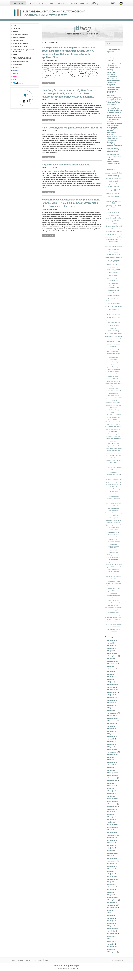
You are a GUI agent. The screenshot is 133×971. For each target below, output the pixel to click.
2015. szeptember (112, 684)
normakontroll (117, 525)
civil (108, 626)
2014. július (110, 651)
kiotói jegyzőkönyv (111, 554)
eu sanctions (109, 306)
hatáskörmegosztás (113, 388)
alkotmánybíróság (113, 196)
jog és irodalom (111, 534)
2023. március (111, 866)
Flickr (15, 76)
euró (120, 226)
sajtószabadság (111, 612)
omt (121, 479)
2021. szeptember (112, 827)
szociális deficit (113, 346)
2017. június (110, 734)
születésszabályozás (117, 378)
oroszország (118, 234)
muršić (117, 612)
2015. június (110, 679)
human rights (109, 333)
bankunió (109, 269)
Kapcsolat (84, 3)
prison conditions (113, 325)
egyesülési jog (108, 624)
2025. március (111, 915)
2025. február (111, 913)
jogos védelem (109, 383)
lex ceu (118, 626)
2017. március (111, 726)
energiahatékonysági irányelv (113, 469)
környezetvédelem (113, 311)
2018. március (111, 736)
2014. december (112, 664)
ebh (118, 600)
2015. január (110, 666)
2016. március (111, 700)
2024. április (110, 889)
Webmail (12, 960)
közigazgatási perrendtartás (113, 619)
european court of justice (116, 448)
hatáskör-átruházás (113, 357)
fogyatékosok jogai (112, 278)
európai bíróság (117, 173)
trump (108, 322)
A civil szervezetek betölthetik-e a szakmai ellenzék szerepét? (114, 150)
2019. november (112, 778)
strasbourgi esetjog (113, 491)
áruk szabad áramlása (113, 508)
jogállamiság (110, 193)
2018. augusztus (112, 749)
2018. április (110, 739)
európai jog (113, 412)
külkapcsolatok (113, 386)
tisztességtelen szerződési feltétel (113, 189)
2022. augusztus (112, 853)
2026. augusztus (112, 952)
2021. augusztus (112, 825)
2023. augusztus (112, 876)
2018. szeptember (112, 752)
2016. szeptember (112, 713)
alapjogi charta (113, 407)
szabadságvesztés (113, 393)
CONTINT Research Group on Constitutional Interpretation (22, 57)
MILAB (15, 54)
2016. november (112, 718)
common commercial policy (113, 595)
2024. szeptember (112, 900)
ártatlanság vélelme (110, 513)
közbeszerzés (118, 503)
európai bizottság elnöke (113, 264)
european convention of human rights (113, 240)
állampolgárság (113, 400)
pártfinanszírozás (113, 559)
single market (110, 445)
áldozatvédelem (117, 383)
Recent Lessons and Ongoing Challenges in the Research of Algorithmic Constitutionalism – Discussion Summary (114, 158)
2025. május (110, 921)
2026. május (110, 944)
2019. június (110, 767)
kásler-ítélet (109, 229)
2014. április (110, 643)
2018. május (110, 741)
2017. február (111, 723)
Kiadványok (72, 3)
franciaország (110, 498)
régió (107, 566)
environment (117, 339)
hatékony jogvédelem (113, 496)
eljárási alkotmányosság (113, 527)
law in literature (117, 537)
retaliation (117, 445)
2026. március (111, 939)
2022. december (112, 861)
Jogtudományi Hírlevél (20, 43)
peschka (118, 602)
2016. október (111, 716)
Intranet (20, 960)
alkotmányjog (113, 280)
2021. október (111, 830)
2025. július (110, 926)
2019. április (110, 765)
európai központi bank (113, 184)
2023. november (112, 879)
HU (112, 3)
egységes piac (111, 298)
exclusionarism (109, 438)
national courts (113, 441)
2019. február (111, 760)
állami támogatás (113, 212)
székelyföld (112, 566)
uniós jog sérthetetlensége (113, 417)
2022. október (111, 856)
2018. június (110, 744)
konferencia (109, 537)
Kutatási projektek (19, 37)
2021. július (110, 822)
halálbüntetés (113, 462)
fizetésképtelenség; (116, 586)
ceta (119, 317)
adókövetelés (113, 578)
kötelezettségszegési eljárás (113, 257)
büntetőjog (117, 381)
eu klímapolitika (114, 550)
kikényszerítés (116, 344)
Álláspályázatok (18, 40)
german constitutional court (112, 479)
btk (120, 278)
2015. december (112, 692)
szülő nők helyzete (111, 602)
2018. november (112, 755)
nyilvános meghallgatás (113, 571)
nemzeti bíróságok (113, 249)
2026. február (111, 936)
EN (115, 3)
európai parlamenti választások (113, 260)
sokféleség (108, 586)
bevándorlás (118, 306)
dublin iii (114, 486)
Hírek (14, 25)
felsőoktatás (113, 626)
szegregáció (113, 631)
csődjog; (118, 588)
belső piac (118, 193)
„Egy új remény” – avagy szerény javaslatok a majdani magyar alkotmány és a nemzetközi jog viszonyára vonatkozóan (114, 141)
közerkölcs (113, 364)
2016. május (110, 705)
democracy (116, 457)
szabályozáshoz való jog (113, 532)
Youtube (15, 73)
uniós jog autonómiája (113, 419)
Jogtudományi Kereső (20, 46)
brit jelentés (109, 436)
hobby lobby (110, 381)
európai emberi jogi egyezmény (113, 414)
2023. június (110, 874)
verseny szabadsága (116, 460)
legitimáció (109, 344)
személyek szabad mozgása (113, 410)
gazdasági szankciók (117, 398)
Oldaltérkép (29, 960)
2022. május (110, 845)
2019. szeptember (112, 775)
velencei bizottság (117, 624)
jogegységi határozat (113, 215)
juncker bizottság (117, 467)
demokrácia (111, 210)
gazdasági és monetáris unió (113, 206)
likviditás (113, 484)
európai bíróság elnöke (111, 493)
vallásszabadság (113, 374)
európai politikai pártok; (113, 557)
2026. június (110, 947)
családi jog (119, 402)
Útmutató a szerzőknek (114, 49)
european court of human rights (113, 614)
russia (118, 298)
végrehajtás (108, 398)
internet (108, 576)
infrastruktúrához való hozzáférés (113, 422)
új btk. (119, 390)
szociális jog (113, 223)
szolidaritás (116, 295)
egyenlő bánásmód (113, 598)
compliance (117, 301)
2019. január (110, 757)
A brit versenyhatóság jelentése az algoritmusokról (72, 127)
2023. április (110, 869)
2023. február (111, 864)
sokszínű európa (110, 583)
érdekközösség (117, 501)
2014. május (110, 646)
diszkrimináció (113, 181)
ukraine (111, 431)
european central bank (113, 477)
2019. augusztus (112, 773)
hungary (107, 448)
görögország (109, 481)
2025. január (110, 910)
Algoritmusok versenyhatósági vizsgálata (66, 164)
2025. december (112, 934)
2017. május (110, 731)
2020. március (111, 786)
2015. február (111, 669)
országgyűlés (115, 610)
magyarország (116, 269)
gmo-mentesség (118, 426)
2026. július (110, 949)
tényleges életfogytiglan (112, 390)
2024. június (110, 892)
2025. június (110, 923)
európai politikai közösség (113, 562)
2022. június (110, 848)
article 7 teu (118, 455)
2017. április (110, 729)
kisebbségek (118, 583)
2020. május (110, 791)
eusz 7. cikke (117, 229)
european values (110, 455)
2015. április (110, 674)
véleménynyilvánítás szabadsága (113, 607)
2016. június (110, 708)
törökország (119, 513)
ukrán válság (116, 293)
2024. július (110, 895)
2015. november (112, 690)
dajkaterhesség (108, 617)
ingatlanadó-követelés (113, 569)
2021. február (111, 809)
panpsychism (109, 336)
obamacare (108, 378)
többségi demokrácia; (110, 590)
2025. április (110, 918)
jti (95, 3)
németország (117, 498)
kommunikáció (110, 574)
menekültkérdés (112, 317)
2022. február (111, 838)
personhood (118, 336)
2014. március (111, 640)
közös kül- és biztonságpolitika (113, 286)
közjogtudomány (111, 629)
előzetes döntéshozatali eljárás (113, 202)
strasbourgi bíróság (113, 290)
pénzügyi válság (117, 481)
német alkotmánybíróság (113, 254)
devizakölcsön (113, 275)
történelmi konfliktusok (113, 515)
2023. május (110, 871)
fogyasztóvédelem (113, 186)
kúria (117, 210)
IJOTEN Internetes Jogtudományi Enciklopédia (23, 50)
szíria (119, 520)
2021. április (110, 814)
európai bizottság (113, 175)
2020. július (110, 796)
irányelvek (117, 341)
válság (115, 520)
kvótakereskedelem (113, 552)
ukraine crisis (109, 301)
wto (118, 267)
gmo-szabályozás (109, 426)
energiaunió (113, 472)
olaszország (119, 590)
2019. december (112, 780)
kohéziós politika (118, 564)
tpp (116, 322)
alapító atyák (109, 467)
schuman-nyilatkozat (113, 465)
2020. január (110, 783)
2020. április (110, 788)
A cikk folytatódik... (48, 83)
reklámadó (108, 460)
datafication (118, 574)
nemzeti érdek (109, 234)
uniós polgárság (117, 405)
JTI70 (14, 79)
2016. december (112, 721)
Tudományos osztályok (20, 34)
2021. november (112, 832)
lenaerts (120, 493)
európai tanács (109, 520)
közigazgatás (118, 333)
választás (119, 231)
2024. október (111, 902)
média (109, 610)
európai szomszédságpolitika (113, 433)
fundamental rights (113, 303)
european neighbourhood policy (113, 429)
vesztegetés (111, 371)
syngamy (109, 339)
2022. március (111, 840)
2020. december (112, 806)
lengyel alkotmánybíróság (113, 522)
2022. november (112, 858)
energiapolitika (113, 272)
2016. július (110, 710)
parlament (116, 605)
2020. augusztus (112, 799)
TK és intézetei (17, 3)
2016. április (110, 703)
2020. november (112, 804)
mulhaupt (118, 566)
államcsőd (108, 484)
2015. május (110, 677)
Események (16, 28)
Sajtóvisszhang (17, 64)
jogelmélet (110, 605)
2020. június (110, 793)
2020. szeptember (112, 801)
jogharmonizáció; (111, 588)
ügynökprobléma (110, 503)
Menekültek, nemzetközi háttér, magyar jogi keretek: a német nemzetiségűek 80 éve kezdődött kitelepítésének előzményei (114, 129)
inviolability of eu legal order (113, 453)
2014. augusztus (112, 653)
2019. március (111, 762)
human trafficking (113, 330)
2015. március (111, 671)
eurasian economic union (112, 474)
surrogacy (113, 328)
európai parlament (113, 199)
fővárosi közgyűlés (113, 283)
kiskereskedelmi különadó (113, 351)
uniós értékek (117, 218)
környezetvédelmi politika (113, 505)
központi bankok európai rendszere (113, 354)
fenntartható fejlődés (113, 314)
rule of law (110, 457)
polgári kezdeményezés (113, 320)
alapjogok (108, 173)
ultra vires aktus (113, 252)
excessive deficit (117, 436)
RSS (47, 960)
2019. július (110, 770)
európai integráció (113, 309)
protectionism (117, 438)
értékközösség (109, 501)
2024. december (112, 908)
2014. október (111, 658)
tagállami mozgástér (112, 178)
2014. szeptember (112, 656)
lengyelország (113, 544)
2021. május (110, 817)
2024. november (112, 905)
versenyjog (108, 218)
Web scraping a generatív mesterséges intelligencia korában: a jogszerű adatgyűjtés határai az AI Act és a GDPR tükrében (114, 100)
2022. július (110, 850)
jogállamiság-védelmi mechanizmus (113, 547)
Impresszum (110, 52)
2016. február (111, 697)
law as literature (113, 539)
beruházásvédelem (113, 529)
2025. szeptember (112, 928)
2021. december (112, 835)
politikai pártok (109, 564)
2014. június (110, 648)
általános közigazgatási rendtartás (113, 622)
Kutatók (61, 3)
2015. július (110, 682)
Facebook (16, 70)
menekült (119, 484)
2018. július (110, 747)
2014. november (112, 661)
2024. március (111, 887)
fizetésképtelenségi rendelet (113, 246)
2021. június (110, 819)
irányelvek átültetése (111, 226)
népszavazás (113, 593)
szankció (109, 293)
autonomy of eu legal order (113, 450)
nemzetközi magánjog (110, 402)
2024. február (111, 884)
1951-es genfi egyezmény (113, 489)
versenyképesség (111, 424)
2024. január (110, 882)
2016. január (110, 695)
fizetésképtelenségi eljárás (113, 581)
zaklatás (118, 629)
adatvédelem (112, 267)
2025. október (111, 931)
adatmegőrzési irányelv (113, 362)
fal (110, 486)
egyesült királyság (117, 617)
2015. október (111, 687)
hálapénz (117, 371)
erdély (117, 534)
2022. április (110, 843)
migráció (109, 295)
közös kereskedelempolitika (113, 237)
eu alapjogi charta (113, 220)
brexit (113, 244)
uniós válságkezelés (113, 517)
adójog (118, 554)
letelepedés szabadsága (113, 348)
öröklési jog (109, 405)
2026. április (110, 941)
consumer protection (113, 443)
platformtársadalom (116, 576)
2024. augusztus (112, 897)
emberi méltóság (112, 600)
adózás (118, 424)
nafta (112, 322)
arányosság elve (110, 231)
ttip (120, 178)
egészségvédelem (113, 510)
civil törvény (110, 341)
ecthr (119, 322)
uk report (115, 431)
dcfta (120, 474)
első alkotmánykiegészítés (113, 376)
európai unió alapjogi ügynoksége (113, 366)
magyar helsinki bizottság (113, 369)
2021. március (111, 812)
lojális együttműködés (113, 395)
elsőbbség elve (113, 359)
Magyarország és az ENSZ (21, 61)
